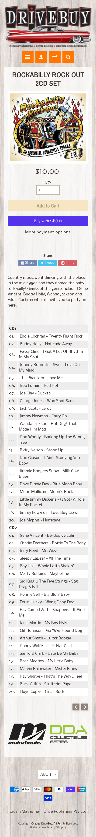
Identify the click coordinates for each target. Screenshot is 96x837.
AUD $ (45, 774)
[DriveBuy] (48, 26)
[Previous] (75, 707)
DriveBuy (46, 823)
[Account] (41, 57)
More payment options (48, 232)
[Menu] (28, 57)
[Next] (84, 707)
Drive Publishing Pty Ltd (65, 811)
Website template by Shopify (48, 827)
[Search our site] (68, 57)
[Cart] (55, 57)
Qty (48, 182)
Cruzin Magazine (24, 811)
